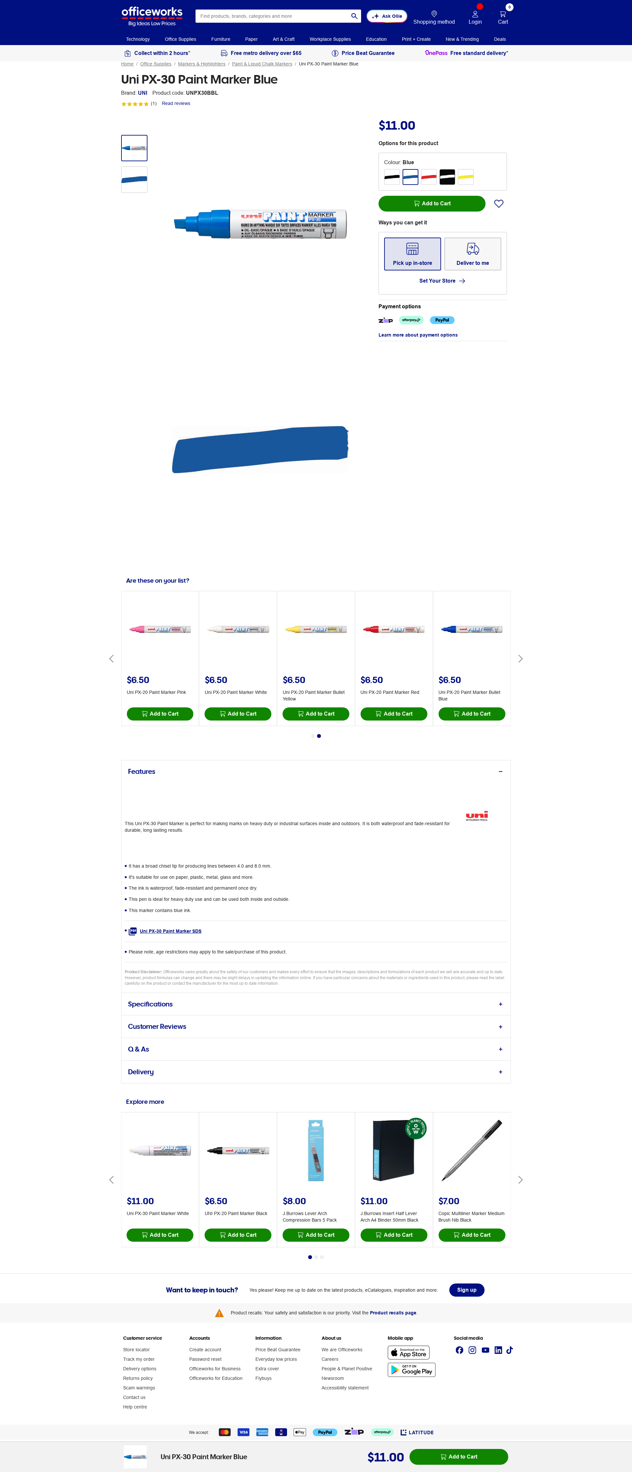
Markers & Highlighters (201, 63)
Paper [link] (251, 39)
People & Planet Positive (347, 1368)
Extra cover (267, 1368)
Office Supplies (155, 63)
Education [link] (376, 39)
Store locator (136, 1349)
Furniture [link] (220, 39)
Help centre (135, 1406)
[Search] (354, 16)
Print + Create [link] (416, 39)
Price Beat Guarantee (278, 1349)
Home (127, 63)
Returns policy (138, 1378)
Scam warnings (139, 1387)
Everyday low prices (276, 1359)
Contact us (134, 1397)
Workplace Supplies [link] (330, 39)
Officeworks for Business (215, 1368)
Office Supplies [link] (180, 39)
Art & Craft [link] (284, 39)
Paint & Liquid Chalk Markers (262, 63)
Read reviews (176, 103)
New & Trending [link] (462, 39)
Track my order (139, 1359)
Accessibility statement (345, 1387)
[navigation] (137, 38)
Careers (330, 1359)
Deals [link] (500, 39)
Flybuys (263, 1378)
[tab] (316, 771)
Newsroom (333, 1378)
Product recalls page (393, 1312)
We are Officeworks (342, 1349)
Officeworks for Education (216, 1378)
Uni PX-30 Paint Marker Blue (328, 63)
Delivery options (139, 1368)
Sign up (467, 1290)
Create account (205, 1349)
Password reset (205, 1359)
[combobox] (278, 16)
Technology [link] (138, 39)
